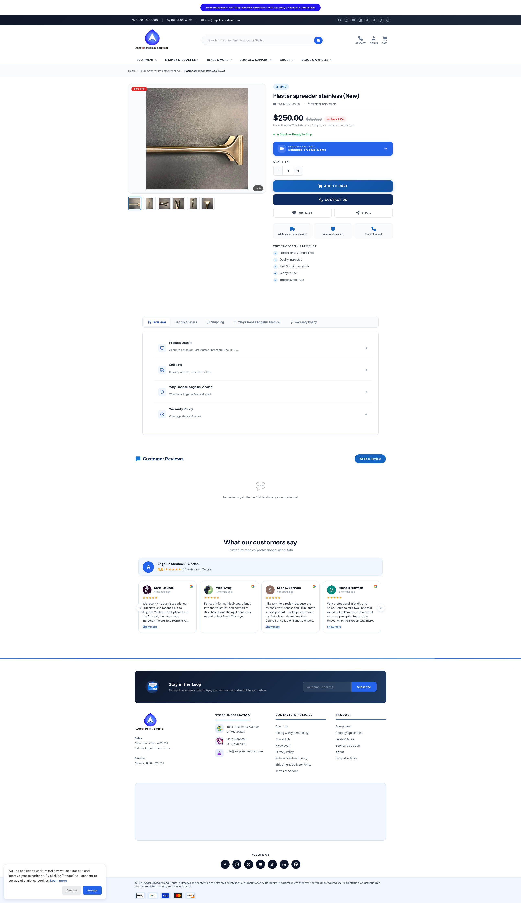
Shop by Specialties (180, 60)
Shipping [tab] (217, 322)
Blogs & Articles (314, 60)
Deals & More (217, 60)
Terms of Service (287, 771)
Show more (150, 626)
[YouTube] (353, 20)
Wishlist (305, 212)
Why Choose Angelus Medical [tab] (259, 322)
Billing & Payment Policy (292, 733)
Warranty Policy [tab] (305, 322)
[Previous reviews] (140, 608)
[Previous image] (135, 139)
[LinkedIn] (360, 20)
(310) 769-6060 (236, 739)
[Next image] (259, 139)
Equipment (145, 60)
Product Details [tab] (186, 322)
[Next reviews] (381, 608)
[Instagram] (346, 20)
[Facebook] (339, 20)
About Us (282, 726)
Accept (92, 890)
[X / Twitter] (248, 864)
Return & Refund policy (291, 758)
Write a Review (370, 458)
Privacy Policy (285, 752)
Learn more (58, 881)
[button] (333, 149)
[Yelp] (367, 20)
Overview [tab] (159, 322)
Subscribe (364, 687)
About (285, 60)
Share (366, 212)
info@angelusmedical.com (245, 751)
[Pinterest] (388, 20)
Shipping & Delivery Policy (293, 764)
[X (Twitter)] (374, 20)
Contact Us (283, 739)
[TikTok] (381, 20)
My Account (283, 745)
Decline (71, 890)
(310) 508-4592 (236, 744)
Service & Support (254, 60)
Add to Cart (336, 186)
